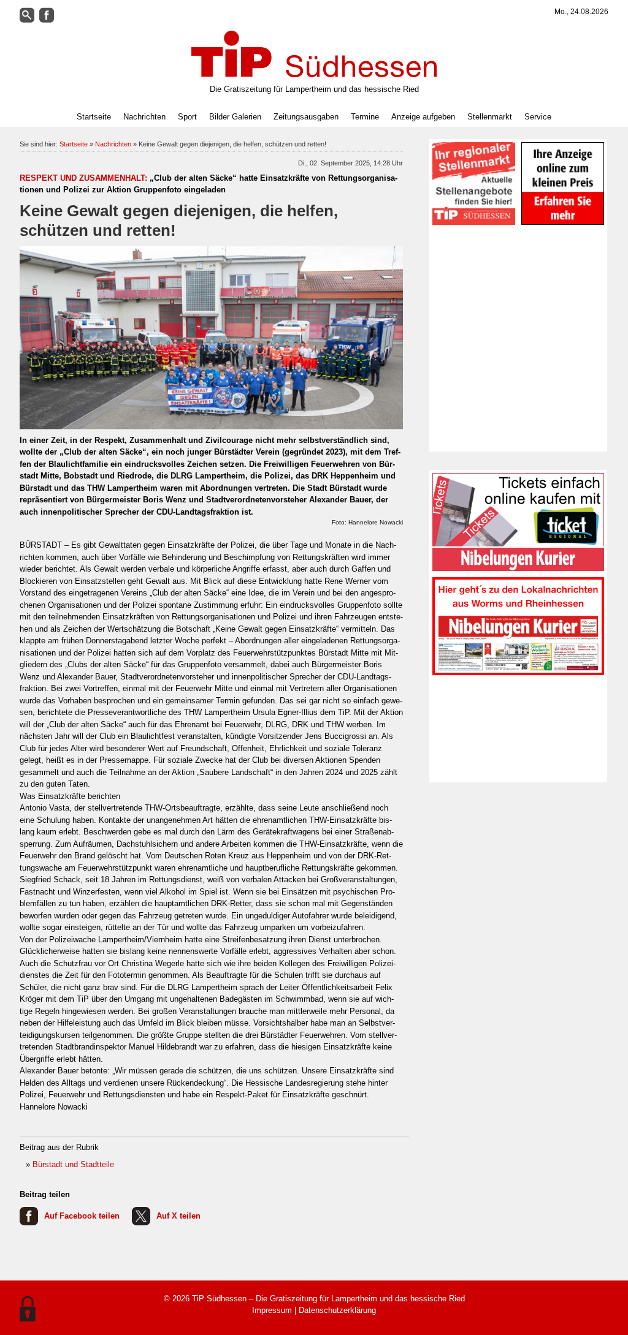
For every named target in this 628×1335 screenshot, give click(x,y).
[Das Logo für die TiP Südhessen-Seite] (314, 54)
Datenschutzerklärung (337, 1310)
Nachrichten (113, 144)
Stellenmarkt (489, 116)
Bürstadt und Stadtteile (73, 1164)
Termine (365, 116)
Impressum (272, 1310)
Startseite (94, 116)
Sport (187, 116)
